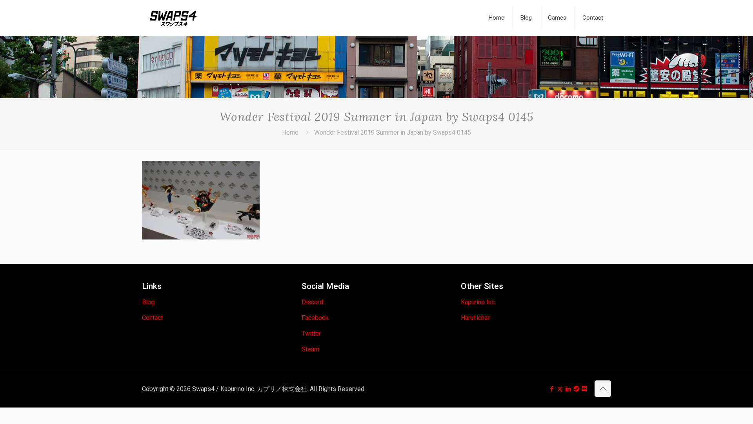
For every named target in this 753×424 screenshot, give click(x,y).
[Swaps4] (173, 17)
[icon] (576, 389)
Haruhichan (476, 318)
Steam (310, 349)
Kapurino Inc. (478, 302)
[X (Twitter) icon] (560, 389)
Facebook (315, 318)
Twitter (311, 333)
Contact (152, 318)
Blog (148, 302)
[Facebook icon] (552, 389)
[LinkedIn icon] (568, 389)
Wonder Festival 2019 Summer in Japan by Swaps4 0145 (392, 132)
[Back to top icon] (603, 388)
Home (290, 132)
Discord (312, 302)
